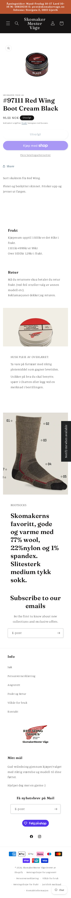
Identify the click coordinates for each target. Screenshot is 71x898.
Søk (10, 667)
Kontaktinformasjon (37, 890)
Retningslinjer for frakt (26, 884)
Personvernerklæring (21, 676)
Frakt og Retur (17, 693)
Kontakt (13, 711)
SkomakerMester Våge (34, 867)
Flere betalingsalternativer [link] (35, 155)
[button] (8, 23)
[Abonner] (58, 633)
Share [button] (10, 166)
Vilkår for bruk (17, 702)
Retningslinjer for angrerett (41, 872)
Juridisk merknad (51, 884)
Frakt (24, 123)
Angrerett (14, 684)
